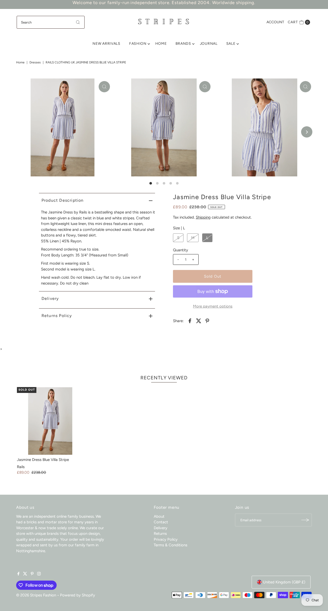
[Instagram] (39, 574)
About (159, 516)
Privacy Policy (166, 539)
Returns (160, 533)
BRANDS (183, 43)
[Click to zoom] (104, 86)
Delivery (50, 298)
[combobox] (51, 22)
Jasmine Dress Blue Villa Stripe (43, 459)
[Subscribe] (305, 520)
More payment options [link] (212, 306)
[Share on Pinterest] (207, 320)
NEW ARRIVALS (106, 43)
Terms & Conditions (170, 545)
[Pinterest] (32, 574)
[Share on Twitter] (198, 320)
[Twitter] (25, 574)
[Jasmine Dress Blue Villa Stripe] (51, 421)
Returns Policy (57, 315)
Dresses (35, 62)
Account (275, 22)
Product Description (63, 200)
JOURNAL (209, 43)
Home (20, 62)
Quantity (180, 250)
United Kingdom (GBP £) (284, 582)
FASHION (138, 43)
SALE (230, 43)
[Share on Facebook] (190, 320)
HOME (161, 43)
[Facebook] (18, 574)
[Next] (306, 132)
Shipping (203, 217)
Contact (161, 522)
